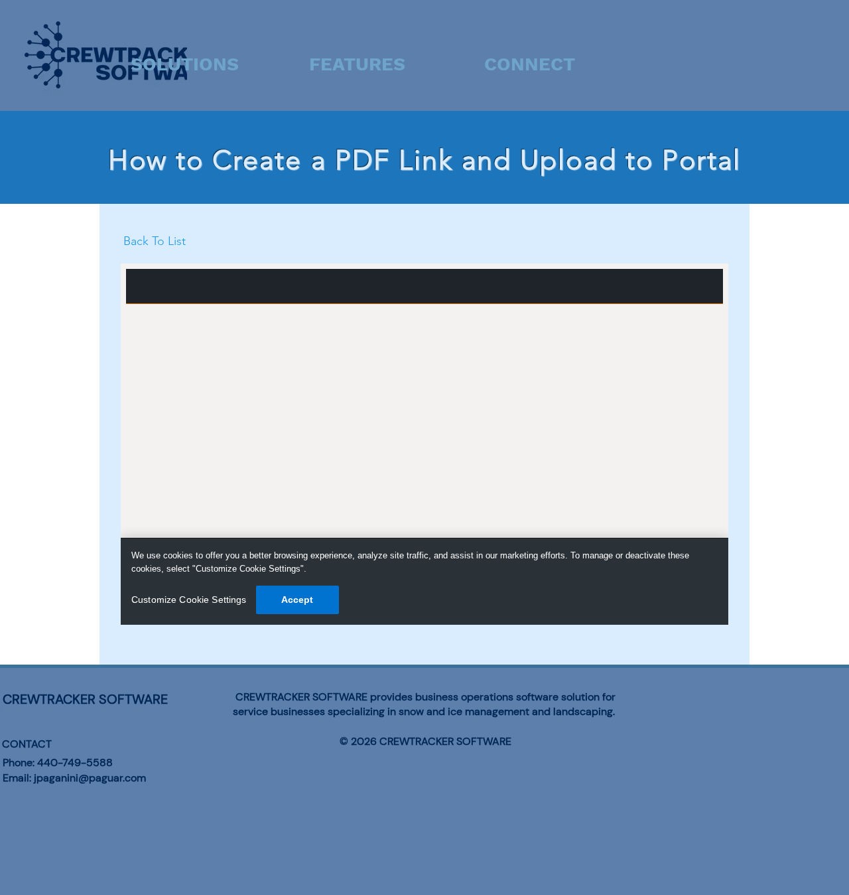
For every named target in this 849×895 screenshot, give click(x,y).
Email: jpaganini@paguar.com (74, 778)
